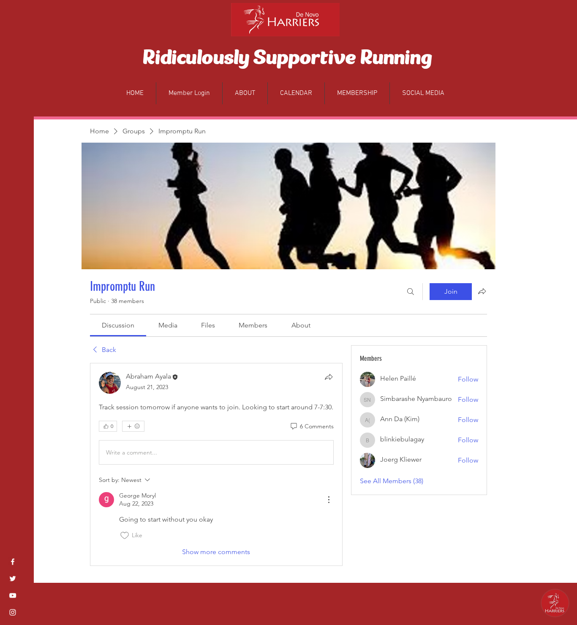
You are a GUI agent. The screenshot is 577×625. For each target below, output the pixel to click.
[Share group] (482, 291)
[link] (118, 325)
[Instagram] (12, 612)
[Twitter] (12, 578)
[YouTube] (12, 595)
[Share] (329, 377)
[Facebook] (12, 561)
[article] (216, 464)
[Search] (411, 291)
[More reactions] (133, 426)
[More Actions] (329, 500)
